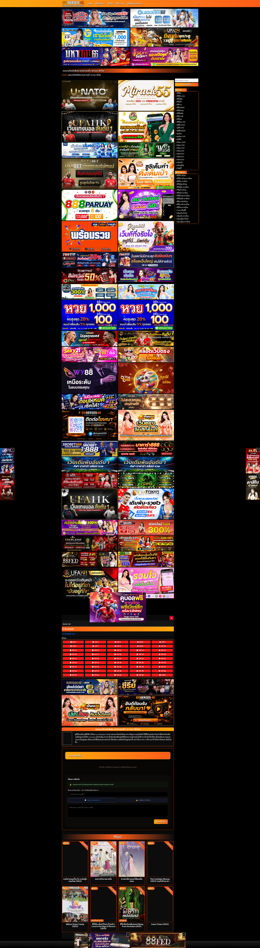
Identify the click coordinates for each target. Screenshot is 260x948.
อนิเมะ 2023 (181, 148)
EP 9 (141, 646)
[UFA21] (90, 338)
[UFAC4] (164, 37)
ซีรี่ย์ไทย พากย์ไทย (182, 207)
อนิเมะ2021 (180, 156)
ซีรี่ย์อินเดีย (180, 113)
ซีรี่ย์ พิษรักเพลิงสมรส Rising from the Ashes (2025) (131, 925)
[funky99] (146, 275)
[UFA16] (90, 504)
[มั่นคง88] (90, 710)
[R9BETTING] (90, 275)
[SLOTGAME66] (253, 460)
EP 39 (141, 671)
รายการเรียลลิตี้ (181, 210)
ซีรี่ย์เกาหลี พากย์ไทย (183, 204)
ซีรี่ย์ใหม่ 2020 (181, 122)
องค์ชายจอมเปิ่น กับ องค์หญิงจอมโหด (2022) (75, 880)
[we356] (146, 150)
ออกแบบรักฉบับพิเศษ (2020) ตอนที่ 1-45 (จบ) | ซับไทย (83, 70)
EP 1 (74, 642)
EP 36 (74, 671)
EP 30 (163, 663)
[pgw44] (146, 480)
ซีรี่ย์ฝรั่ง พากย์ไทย (182, 193)
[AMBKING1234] (146, 126)
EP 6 (74, 646)
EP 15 (163, 650)
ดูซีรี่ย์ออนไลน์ (181, 131)
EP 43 (118, 675)
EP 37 (96, 671)
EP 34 (141, 667)
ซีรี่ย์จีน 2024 (181, 96)
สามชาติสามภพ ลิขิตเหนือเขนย (131, 880)
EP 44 (141, 675)
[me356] (90, 150)
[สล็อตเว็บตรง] (146, 354)
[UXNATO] (90, 95)
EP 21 (74, 659)
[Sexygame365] (164, 56)
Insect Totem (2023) (160, 924)
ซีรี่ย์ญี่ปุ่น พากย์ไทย (183, 187)
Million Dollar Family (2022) (75, 925)
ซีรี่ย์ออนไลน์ (100, 3)
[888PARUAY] (90, 205)
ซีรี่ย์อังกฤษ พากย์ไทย (183, 196)
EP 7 (96, 646)
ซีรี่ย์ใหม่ (179, 119)
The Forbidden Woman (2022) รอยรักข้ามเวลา (160, 880)
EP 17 (96, 654)
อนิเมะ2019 (180, 154)
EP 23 (118, 659)
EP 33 (118, 667)
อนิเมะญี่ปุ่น (180, 165)
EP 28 (118, 663)
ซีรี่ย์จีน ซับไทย (181, 175)
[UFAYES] (90, 480)
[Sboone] (90, 464)
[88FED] (90, 559)
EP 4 (141, 642)
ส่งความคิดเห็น (160, 822)
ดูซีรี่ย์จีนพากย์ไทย (134, 3)
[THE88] (146, 378)
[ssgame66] (102, 940)
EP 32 (96, 667)
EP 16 (74, 654)
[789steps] (90, 260)
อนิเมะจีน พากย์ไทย (183, 216)
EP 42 (96, 675)
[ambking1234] (146, 291)
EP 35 (163, 667)
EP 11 (74, 650)
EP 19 (141, 654)
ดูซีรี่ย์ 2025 (180, 128)
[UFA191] (90, 582)
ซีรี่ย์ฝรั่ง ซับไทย (181, 190)
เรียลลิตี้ (179, 168)
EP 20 (163, 654)
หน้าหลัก (64, 75)
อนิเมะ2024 (180, 159)
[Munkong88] (146, 425)
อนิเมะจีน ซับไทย (182, 213)
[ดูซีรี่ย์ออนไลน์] (146, 687)
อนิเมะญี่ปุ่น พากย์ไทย (183, 222)
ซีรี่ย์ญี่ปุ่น (180, 99)
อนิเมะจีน (180, 162)
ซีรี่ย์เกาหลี (120, 3)
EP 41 (74, 675)
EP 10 (163, 646)
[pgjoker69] (146, 543)
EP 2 (96, 642)
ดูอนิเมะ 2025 (181, 136)
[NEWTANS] (7, 487)
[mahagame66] (96, 56)
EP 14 (141, 650)
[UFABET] (90, 174)
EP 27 (96, 663)
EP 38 (118, 671)
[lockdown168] (164, 18)
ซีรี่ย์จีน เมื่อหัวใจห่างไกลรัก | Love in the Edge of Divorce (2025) (103, 926)
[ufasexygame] (90, 527)
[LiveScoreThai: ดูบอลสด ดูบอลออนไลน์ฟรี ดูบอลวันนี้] (118, 607)
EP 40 (163, 671)
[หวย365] (90, 315)
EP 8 (119, 646)
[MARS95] (146, 527)
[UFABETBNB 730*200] (146, 338)
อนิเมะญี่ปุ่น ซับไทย (182, 219)
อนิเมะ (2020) (181, 142)
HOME (90, 3)
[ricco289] (146, 236)
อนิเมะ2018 (180, 151)
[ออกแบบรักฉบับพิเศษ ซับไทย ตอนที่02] (171, 618)
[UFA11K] (90, 126)
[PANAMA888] (7, 460)
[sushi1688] (146, 174)
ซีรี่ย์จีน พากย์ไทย (182, 181)
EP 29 (141, 663)
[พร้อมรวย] (90, 236)
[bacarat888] (146, 448)
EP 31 (74, 667)
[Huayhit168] (96, 37)
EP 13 (118, 650)
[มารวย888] (253, 487)
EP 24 (141, 659)
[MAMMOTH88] (90, 291)
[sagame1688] (90, 687)
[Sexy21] (90, 354)
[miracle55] (146, 95)
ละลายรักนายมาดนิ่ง (103, 879)
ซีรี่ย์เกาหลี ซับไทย (182, 201)
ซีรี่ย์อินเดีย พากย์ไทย (183, 198)
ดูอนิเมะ (179, 133)
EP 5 (163, 642)
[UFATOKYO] (146, 504)
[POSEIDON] (90, 401)
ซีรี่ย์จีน (110, 3)
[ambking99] (146, 582)
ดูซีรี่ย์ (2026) (181, 125)
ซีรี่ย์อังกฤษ (180, 110)
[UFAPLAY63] (90, 543)
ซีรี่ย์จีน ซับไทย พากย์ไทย (184, 178)
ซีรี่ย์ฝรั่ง (179, 102)
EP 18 (118, 654)
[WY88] (90, 378)
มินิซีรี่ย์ (179, 139)
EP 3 (119, 642)
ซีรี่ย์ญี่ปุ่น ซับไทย (182, 184)
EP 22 (96, 659)
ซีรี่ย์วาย (179, 105)
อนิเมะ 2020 (181, 145)
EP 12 (96, 650)
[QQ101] (146, 559)
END (163, 675)
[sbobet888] (90, 448)
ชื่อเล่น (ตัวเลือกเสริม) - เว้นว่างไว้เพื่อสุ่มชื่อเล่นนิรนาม (83, 790)
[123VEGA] (146, 401)
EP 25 (163, 659)
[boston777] (96, 18)
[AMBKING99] (146, 205)
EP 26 (74, 663)
